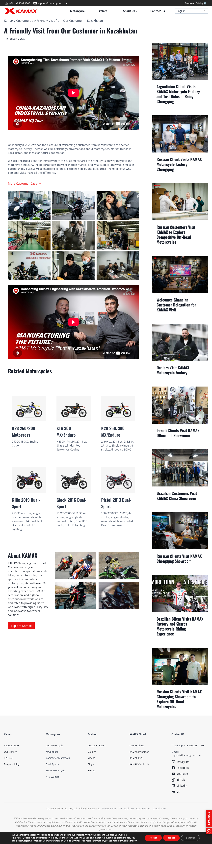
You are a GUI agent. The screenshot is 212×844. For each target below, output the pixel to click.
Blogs (91, 764)
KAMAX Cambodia (139, 764)
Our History (10, 751)
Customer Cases (97, 745)
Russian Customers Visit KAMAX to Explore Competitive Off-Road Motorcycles (176, 234)
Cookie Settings (72, 840)
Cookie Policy (143, 808)
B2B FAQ (8, 757)
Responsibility (12, 764)
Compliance (159, 808)
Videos (91, 757)
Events (91, 770)
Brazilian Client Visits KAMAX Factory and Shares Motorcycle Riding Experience (180, 626)
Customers (23, 21)
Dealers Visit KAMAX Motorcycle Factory (173, 370)
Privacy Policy (109, 808)
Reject (171, 837)
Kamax (8, 21)
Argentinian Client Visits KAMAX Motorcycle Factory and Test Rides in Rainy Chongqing (178, 94)
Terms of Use (126, 808)
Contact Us (157, 11)
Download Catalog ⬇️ (195, 3)
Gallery (92, 751)
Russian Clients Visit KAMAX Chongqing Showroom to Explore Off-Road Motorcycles (179, 699)
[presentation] (180, 61)
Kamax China (137, 745)
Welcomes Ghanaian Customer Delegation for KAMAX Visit (176, 304)
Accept (153, 837)
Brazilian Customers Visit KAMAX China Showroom (177, 496)
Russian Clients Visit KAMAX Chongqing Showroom (179, 558)
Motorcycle (77, 11)
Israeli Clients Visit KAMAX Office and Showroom (178, 433)
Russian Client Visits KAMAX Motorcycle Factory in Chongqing (179, 164)
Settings (190, 837)
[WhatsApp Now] (209, 831)
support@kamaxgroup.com (186, 755)
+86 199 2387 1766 (194, 745)
